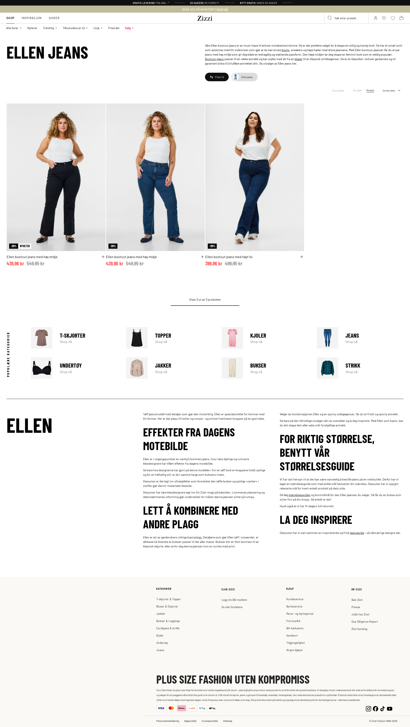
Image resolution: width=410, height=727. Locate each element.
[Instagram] (368, 708)
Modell (370, 90)
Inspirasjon (32, 18)
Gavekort (292, 635)
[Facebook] (375, 708)
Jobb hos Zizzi (360, 614)
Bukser (265, 368)
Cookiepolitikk (210, 721)
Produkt (357, 90)
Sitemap (227, 721)
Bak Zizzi (357, 599)
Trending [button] (48, 28)
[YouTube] (389, 708)
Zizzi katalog (359, 629)
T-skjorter (74, 338)
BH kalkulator (295, 628)
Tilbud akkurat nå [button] (74, 28)
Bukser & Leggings (168, 621)
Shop (10, 18)
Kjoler (265, 338)
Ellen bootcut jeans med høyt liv (229, 256)
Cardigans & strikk (168, 628)
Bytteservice (294, 606)
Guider (54, 18)
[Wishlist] (99, 109)
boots (285, 50)
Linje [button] (97, 28)
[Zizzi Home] (205, 17)
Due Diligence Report (364, 621)
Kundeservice (294, 599)
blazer (298, 59)
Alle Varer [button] (12, 28)
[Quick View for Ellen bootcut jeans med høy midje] (103, 256)
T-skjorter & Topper (168, 599)
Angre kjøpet (294, 650)
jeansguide (357, 533)
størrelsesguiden (299, 495)
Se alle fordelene (232, 607)
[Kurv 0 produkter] (401, 18)
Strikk (360, 368)
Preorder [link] (114, 28)
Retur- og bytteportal (299, 613)
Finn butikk (293, 621)
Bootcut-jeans (214, 59)
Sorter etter (389, 90)
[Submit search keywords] (330, 18)
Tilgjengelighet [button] (295, 642)
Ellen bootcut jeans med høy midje (32, 256)
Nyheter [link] (32, 28)
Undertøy (74, 368)
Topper (169, 338)
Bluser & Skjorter (167, 606)
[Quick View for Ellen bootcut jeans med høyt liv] (301, 256)
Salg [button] (128, 28)
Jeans (360, 338)
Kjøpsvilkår (190, 721)
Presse (355, 607)
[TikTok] (382, 708)
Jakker (169, 368)
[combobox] (346, 18)
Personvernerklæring (167, 721)
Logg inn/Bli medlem (234, 599)
